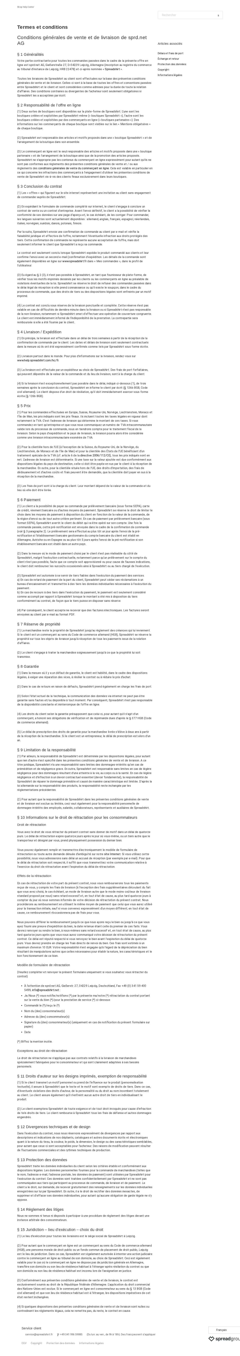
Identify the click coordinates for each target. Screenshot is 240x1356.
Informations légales (170, 75)
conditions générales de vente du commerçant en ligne (73, 168)
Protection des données (172, 64)
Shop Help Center (25, 7)
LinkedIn (172, 27)
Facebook (160, 27)
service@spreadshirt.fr (39, 1334)
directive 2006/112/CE (95, 455)
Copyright (163, 69)
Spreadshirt (112, 69)
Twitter (166, 27)
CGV (24, 1343)
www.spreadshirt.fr (74, 261)
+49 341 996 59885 (71, 1334)
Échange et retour (168, 58)
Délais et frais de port (170, 53)
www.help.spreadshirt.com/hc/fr (38, 360)
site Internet (112, 854)
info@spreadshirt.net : (46, 990)
